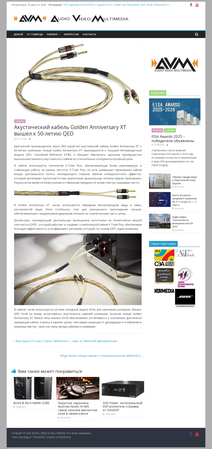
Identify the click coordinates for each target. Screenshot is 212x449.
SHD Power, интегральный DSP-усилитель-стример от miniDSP (122, 406)
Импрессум (71, 34)
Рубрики (52, 34)
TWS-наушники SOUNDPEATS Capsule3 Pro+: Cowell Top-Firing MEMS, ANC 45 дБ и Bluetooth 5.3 (116, 4)
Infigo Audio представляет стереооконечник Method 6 (102, 356)
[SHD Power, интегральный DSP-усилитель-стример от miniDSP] (122, 379)
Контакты (89, 34)
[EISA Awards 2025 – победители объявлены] (174, 100)
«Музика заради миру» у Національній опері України (184, 180)
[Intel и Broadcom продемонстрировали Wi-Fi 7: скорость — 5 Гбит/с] (160, 193)
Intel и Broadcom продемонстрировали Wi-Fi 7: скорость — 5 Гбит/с (184, 200)
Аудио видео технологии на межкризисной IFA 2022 (182, 221)
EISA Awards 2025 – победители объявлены (173, 138)
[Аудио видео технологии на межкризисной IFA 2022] (160, 215)
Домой (18, 34)
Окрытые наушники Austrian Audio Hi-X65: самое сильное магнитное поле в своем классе (77, 408)
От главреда (35, 34)
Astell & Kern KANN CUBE (31, 403)
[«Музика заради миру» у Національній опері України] (160, 175)
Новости (20, 121)
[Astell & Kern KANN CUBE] (33, 379)
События (169, 130)
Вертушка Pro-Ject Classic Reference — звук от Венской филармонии (64, 341)
